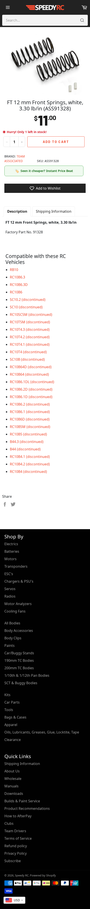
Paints (9, 645)
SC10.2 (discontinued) (27, 299)
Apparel (10, 724)
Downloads (13, 793)
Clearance (12, 739)
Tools (8, 709)
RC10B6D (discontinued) (30, 419)
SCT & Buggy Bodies (20, 682)
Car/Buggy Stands (19, 653)
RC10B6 (16, 292)
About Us (12, 771)
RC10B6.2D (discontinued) (31, 389)
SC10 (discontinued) (26, 307)
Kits (7, 694)
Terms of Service (18, 838)
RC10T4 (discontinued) (28, 351)
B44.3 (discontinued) (26, 441)
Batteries (11, 551)
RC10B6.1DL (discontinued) (32, 381)
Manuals (11, 786)
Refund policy (15, 845)
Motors (10, 558)
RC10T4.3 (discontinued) (30, 329)
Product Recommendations (27, 808)
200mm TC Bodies (19, 668)
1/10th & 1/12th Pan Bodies (26, 675)
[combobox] (14, 900)
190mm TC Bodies (19, 660)
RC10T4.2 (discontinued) (30, 337)
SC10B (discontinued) (27, 359)
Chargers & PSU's (18, 581)
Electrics (11, 543)
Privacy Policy (15, 853)
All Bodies (12, 623)
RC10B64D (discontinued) (31, 366)
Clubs (9, 823)
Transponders (16, 566)
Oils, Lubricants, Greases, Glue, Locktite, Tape (41, 732)
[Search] (82, 20)
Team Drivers (15, 831)
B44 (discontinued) (25, 449)
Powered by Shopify (43, 875)
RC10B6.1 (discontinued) (30, 411)
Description (17, 211)
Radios (10, 596)
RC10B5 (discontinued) (28, 434)
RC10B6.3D (19, 284)
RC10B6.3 (17, 277)
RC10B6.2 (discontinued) (30, 404)
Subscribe (12, 860)
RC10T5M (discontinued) (30, 322)
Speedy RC (22, 875)
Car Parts (12, 702)
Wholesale (12, 778)
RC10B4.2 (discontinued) (30, 464)
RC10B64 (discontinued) (29, 374)
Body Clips (12, 638)
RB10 (14, 269)
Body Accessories (18, 630)
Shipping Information (53, 211)
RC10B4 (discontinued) (28, 471)
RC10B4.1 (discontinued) (30, 456)
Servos (10, 588)
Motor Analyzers (18, 603)
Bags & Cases (15, 717)
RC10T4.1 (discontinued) (30, 344)
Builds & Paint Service (22, 801)
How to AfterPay (17, 816)
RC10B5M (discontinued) (30, 426)
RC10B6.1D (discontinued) (31, 396)
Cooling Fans (15, 611)
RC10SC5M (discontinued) (31, 314)
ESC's (8, 573)
